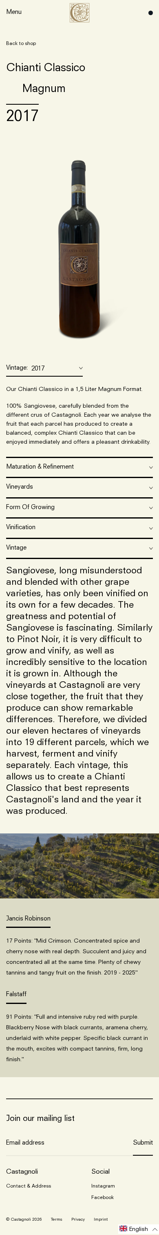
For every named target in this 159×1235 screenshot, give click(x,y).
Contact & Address (28, 1186)
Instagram (103, 1186)
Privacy (78, 1219)
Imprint (101, 1219)
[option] (79, 243)
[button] (138, 1229)
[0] (148, 13)
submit (143, 1143)
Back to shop (21, 43)
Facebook (102, 1197)
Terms (56, 1219)
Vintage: (25, 368)
